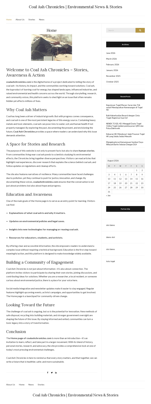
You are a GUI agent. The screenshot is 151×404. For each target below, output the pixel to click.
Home (9, 19)
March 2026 (111, 59)
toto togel (110, 261)
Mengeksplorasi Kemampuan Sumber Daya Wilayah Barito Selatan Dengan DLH (124, 143)
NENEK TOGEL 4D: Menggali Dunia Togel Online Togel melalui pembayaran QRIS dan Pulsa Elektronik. (124, 125)
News (41, 19)
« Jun (108, 195)
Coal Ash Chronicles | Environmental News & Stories (75, 6)
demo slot (110, 237)
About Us (20, 19)
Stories (31, 19)
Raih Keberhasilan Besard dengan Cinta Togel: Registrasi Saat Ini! (123, 116)
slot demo (110, 225)
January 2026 (112, 70)
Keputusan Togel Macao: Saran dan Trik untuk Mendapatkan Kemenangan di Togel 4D (124, 107)
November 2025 (113, 76)
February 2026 (112, 64)
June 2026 (110, 53)
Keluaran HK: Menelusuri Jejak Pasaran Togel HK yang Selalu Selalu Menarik (125, 135)
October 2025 (112, 82)
